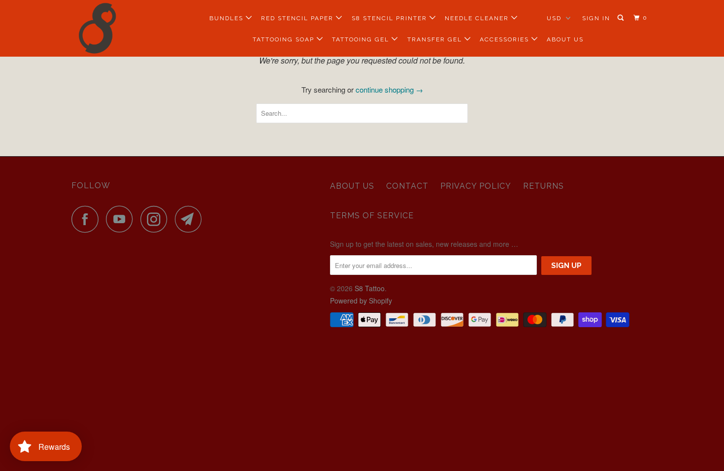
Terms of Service (372, 215)
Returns (543, 186)
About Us (565, 39)
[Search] (621, 18)
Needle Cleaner (478, 18)
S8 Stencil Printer (390, 18)
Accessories (505, 39)
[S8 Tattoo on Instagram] (156, 219)
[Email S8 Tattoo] (191, 219)
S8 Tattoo (370, 288)
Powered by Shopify (361, 300)
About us (352, 186)
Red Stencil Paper (298, 18)
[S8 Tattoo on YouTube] (122, 219)
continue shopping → (389, 89)
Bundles (227, 18)
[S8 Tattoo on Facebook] (87, 219)
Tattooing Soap (285, 39)
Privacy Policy (475, 186)
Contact (407, 186)
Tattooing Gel (362, 39)
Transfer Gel (435, 39)
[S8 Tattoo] (121, 28)
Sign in (596, 18)
